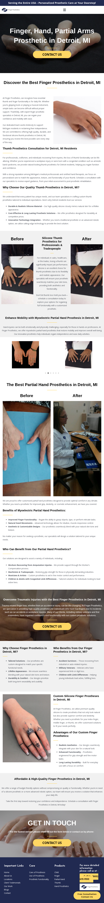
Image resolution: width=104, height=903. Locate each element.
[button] (64, 9)
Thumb (57, 882)
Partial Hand (59, 879)
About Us (8, 875)
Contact (7, 893)
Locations (8, 879)
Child (56, 872)
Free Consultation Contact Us (87, 895)
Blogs (6, 889)
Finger (57, 875)
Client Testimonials (12, 882)
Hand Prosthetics (61, 886)
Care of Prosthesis (37, 872)
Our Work (8, 886)
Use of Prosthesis (36, 875)
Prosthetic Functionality (39, 879)
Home (6, 872)
